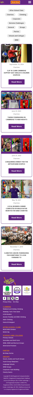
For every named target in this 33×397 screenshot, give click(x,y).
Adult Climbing (7, 319)
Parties (16, 32)
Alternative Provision (9, 346)
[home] (2, 2)
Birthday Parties (8, 353)
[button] (29, 2)
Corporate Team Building (11, 369)
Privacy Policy (7, 302)
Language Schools (8, 364)
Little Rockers (7, 314)
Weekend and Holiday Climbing (13, 309)
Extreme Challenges (16, 23)
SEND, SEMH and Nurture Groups (13, 343)
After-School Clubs (16, 10)
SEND (16, 40)
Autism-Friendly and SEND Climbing (14, 317)
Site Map (16, 302)
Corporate (16, 19)
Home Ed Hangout (9, 322)
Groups (22, 27)
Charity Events (7, 372)
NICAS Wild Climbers (9, 329)
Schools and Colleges (16, 36)
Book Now (15, 2)
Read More (16, 82)
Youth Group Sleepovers (10, 361)
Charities (10, 15)
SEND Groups (7, 367)
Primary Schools (8, 338)
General (11, 27)
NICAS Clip (6, 332)
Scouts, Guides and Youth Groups (13, 359)
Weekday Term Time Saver (11, 312)
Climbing (23, 15)
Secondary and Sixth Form (11, 340)
